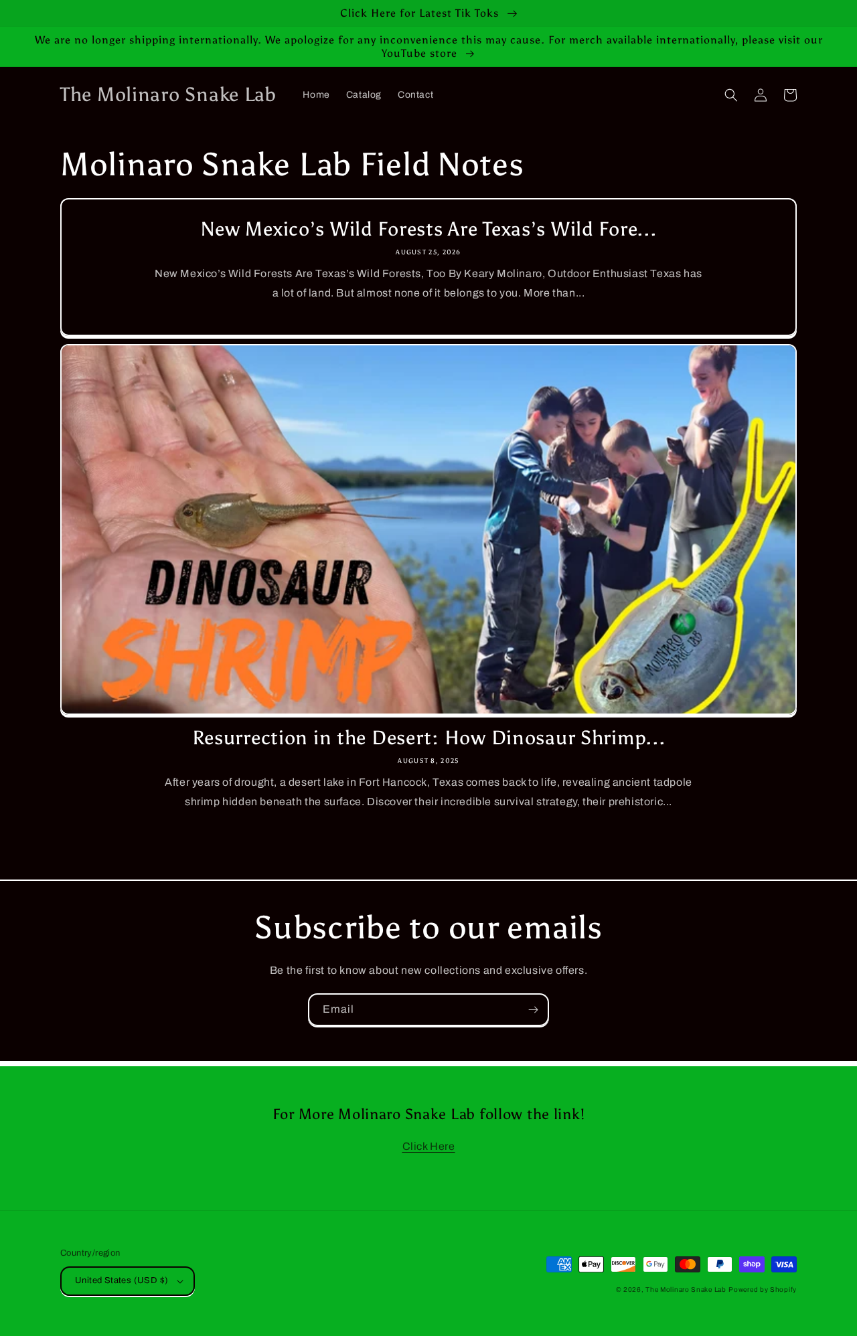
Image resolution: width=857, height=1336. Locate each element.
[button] (731, 95)
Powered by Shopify (762, 1289)
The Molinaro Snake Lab (685, 1289)
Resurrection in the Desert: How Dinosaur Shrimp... (429, 738)
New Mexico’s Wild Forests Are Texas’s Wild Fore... (429, 229)
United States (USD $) (121, 1280)
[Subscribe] (533, 1009)
